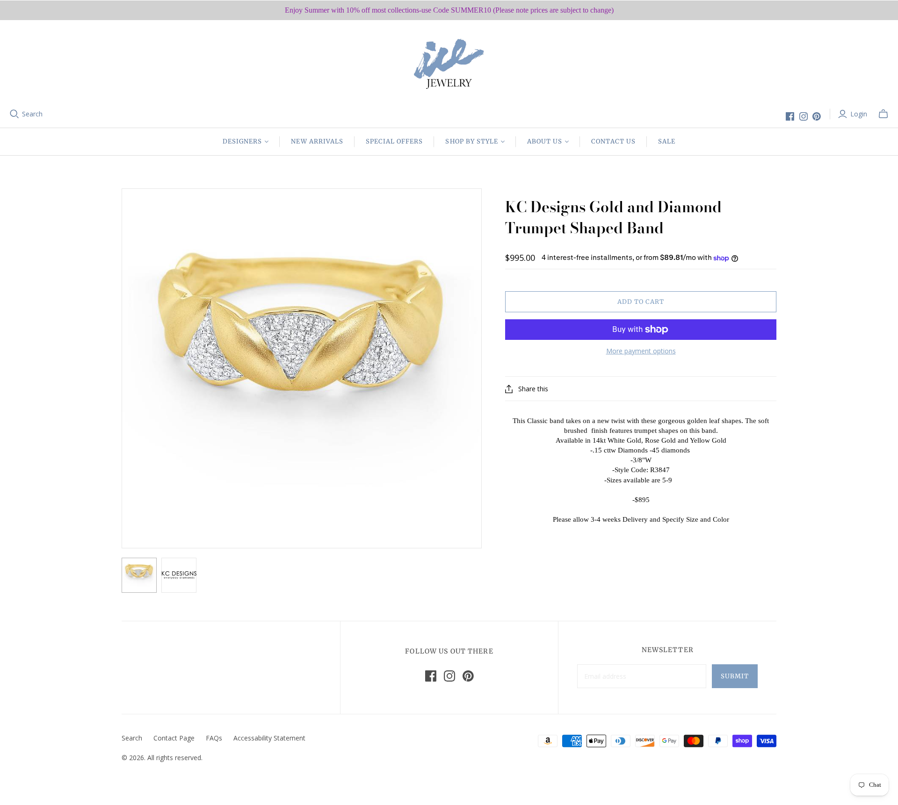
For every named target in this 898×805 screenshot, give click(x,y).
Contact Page (174, 737)
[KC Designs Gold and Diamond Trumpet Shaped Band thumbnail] (139, 575)
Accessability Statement (269, 737)
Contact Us (613, 141)
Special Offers (394, 141)
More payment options (641, 350)
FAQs (214, 737)
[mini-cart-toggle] (883, 114)
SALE (666, 141)
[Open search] (14, 114)
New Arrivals (317, 141)
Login (858, 113)
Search (32, 113)
